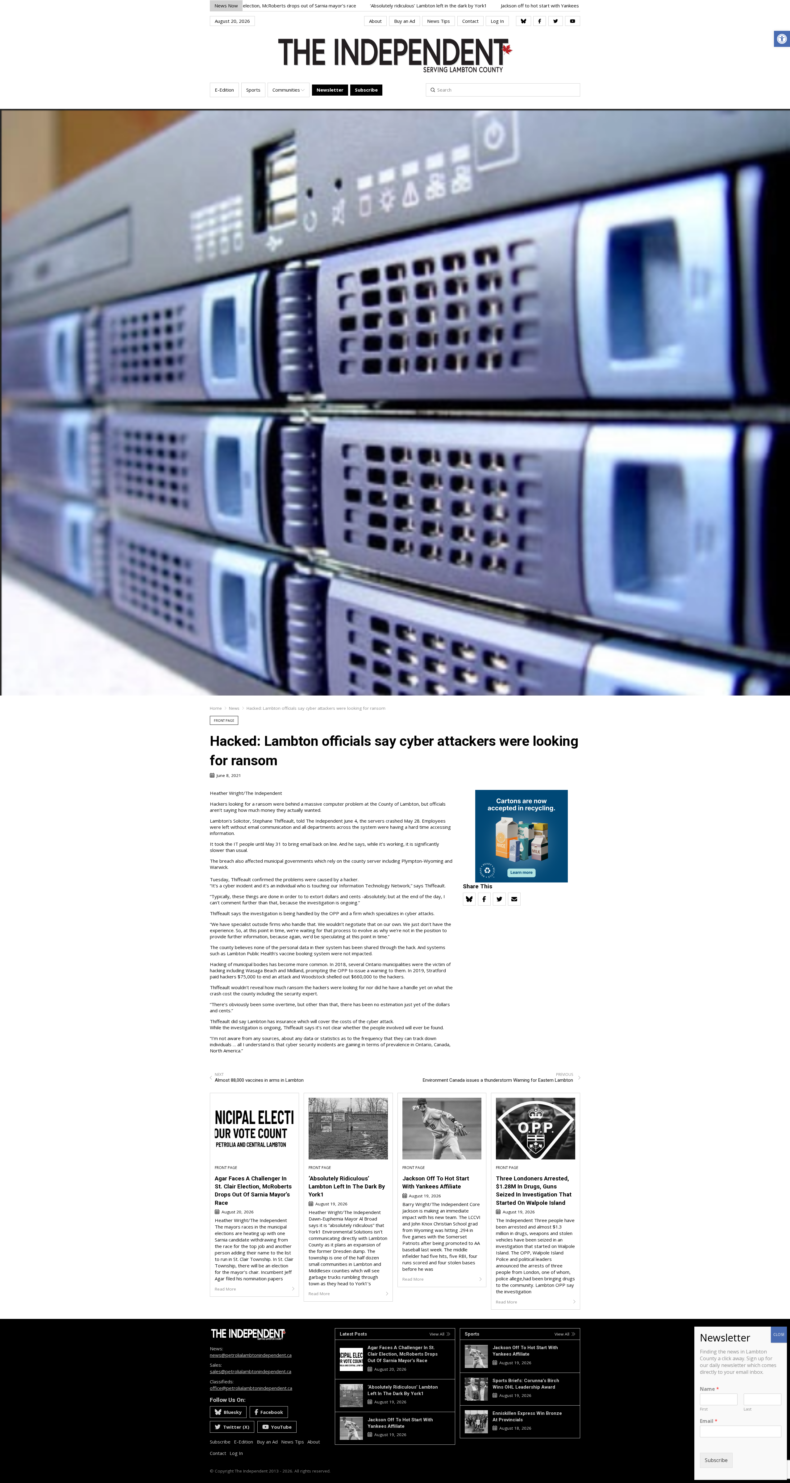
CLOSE (778, 1334)
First (704, 1409)
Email (708, 1421)
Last (747, 1409)
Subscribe (716, 1460)
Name (709, 1389)
